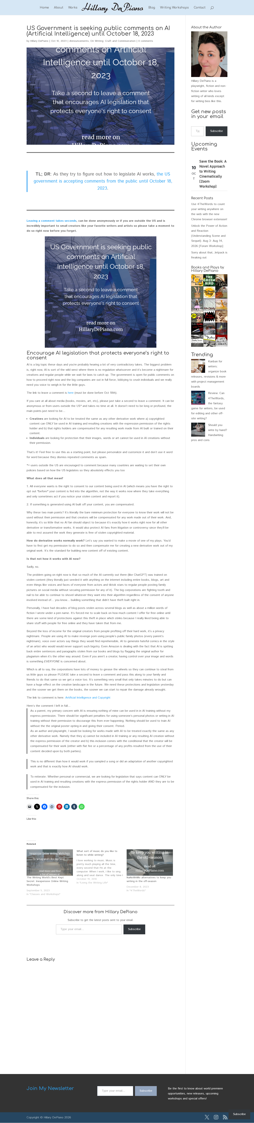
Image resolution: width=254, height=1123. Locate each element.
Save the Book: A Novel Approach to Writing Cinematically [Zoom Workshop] (213, 173)
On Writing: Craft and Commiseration (113, 41)
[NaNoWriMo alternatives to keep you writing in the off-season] (150, 862)
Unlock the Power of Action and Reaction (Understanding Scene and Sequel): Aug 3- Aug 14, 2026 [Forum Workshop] (209, 236)
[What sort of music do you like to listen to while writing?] (102, 867)
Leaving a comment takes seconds (51, 221)
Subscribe (134, 929)
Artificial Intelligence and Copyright (87, 698)
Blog (151, 7)
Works (72, 7)
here (71, 393)
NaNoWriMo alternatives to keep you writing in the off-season (149, 879)
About (58, 7)
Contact (199, 7)
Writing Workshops (174, 7)
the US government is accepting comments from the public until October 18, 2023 (103, 181)
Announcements (79, 41)
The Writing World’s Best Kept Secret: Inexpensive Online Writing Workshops (47, 881)
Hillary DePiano (39, 41)
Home (44, 7)
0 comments (145, 41)
